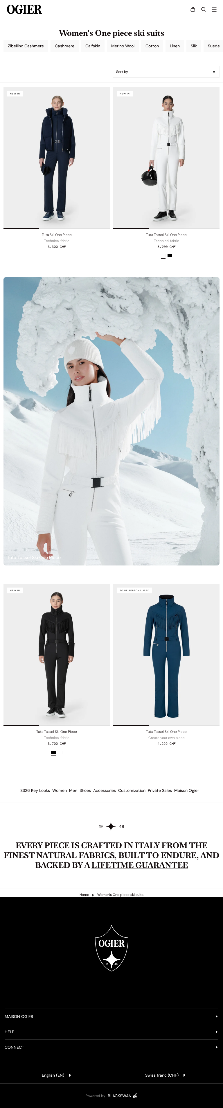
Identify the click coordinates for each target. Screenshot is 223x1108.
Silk (194, 46)
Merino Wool (122, 46)
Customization (131, 790)
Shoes (85, 790)
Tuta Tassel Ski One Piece (166, 234)
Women (59, 790)
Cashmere (64, 46)
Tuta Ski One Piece (57, 234)
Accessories (104, 790)
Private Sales (160, 790)
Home (84, 894)
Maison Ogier (186, 790)
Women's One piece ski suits (120, 894)
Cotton (152, 46)
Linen (175, 46)
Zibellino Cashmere (26, 46)
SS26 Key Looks (35, 790)
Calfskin (92, 46)
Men (73, 790)
